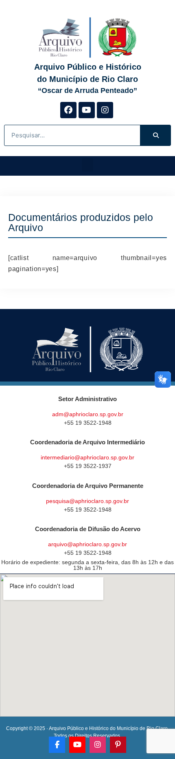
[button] (87, 165)
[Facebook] (68, 110)
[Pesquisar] (155, 135)
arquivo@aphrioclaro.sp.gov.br (87, 544)
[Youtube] (87, 110)
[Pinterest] (118, 745)
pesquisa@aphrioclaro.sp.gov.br (87, 501)
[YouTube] (77, 745)
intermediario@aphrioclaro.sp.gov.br (87, 457)
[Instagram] (105, 110)
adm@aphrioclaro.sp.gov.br (87, 414)
